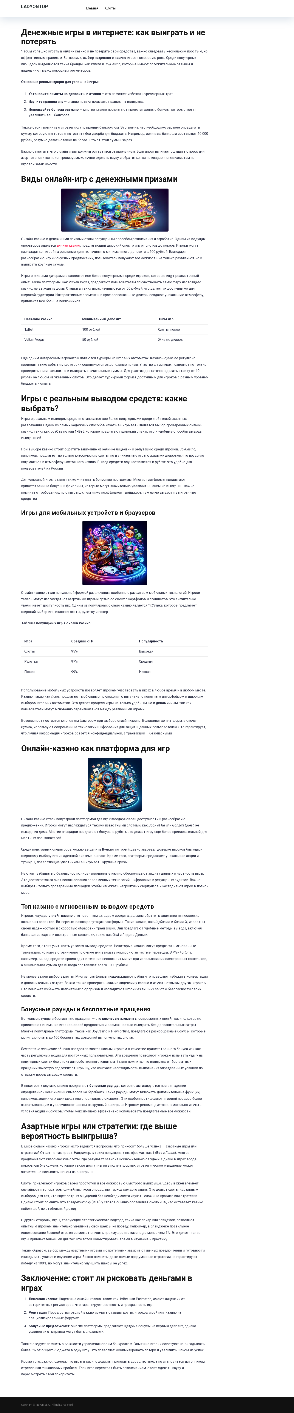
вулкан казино (68, 245)
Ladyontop (34, 6)
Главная (92, 8)
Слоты (110, 8)
